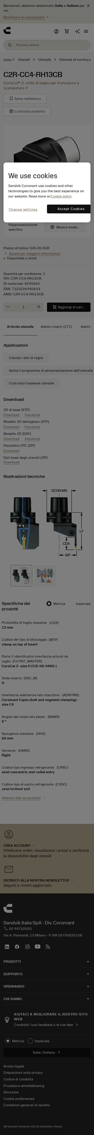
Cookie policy (61, 196)
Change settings (23, 209)
